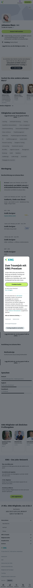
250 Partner (19, 295)
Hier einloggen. (9, 290)
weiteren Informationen (15, 310)
